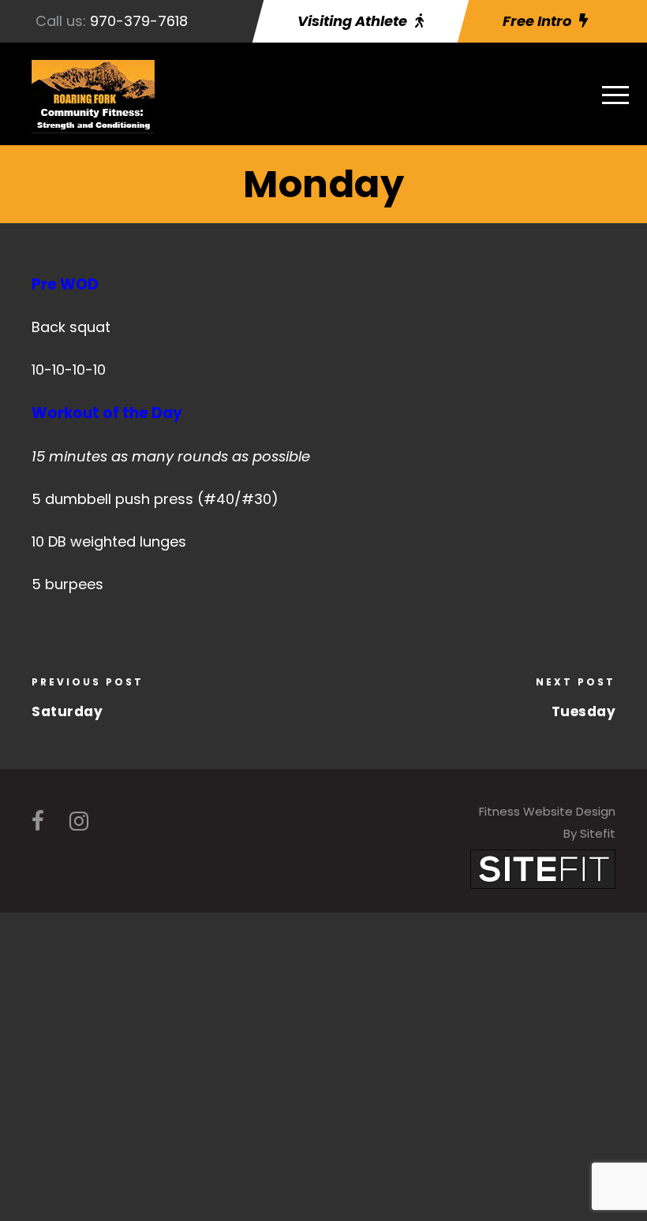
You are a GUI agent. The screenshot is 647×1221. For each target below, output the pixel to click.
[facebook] (38, 821)
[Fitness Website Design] (542, 868)
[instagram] (78, 821)
